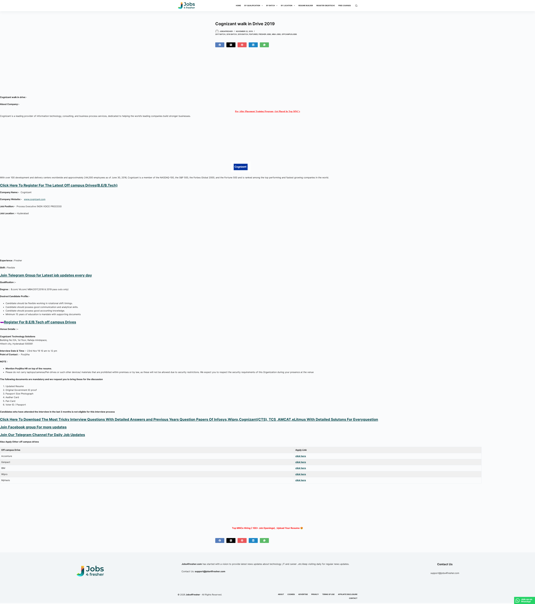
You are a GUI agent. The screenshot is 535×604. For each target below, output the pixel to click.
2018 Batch (231, 34)
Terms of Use (328, 594)
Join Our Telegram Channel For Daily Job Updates (42, 435)
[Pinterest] (242, 44)
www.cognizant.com (34, 199)
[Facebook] (219, 44)
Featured (253, 34)
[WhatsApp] (264, 44)
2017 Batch (220, 34)
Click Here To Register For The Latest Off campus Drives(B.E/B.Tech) (59, 185)
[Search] (356, 6)
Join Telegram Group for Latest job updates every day (46, 275)
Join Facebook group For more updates (33, 427)
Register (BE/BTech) (325, 5)
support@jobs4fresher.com (445, 573)
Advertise (303, 594)
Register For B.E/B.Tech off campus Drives (40, 322)
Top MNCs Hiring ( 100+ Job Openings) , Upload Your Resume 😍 (267, 528)
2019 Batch (243, 34)
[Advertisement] (267, 73)
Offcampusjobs (289, 34)
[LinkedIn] (253, 44)
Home (238, 5)
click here (300, 456)
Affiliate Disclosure (347, 594)
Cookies (291, 594)
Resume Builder (305, 5)
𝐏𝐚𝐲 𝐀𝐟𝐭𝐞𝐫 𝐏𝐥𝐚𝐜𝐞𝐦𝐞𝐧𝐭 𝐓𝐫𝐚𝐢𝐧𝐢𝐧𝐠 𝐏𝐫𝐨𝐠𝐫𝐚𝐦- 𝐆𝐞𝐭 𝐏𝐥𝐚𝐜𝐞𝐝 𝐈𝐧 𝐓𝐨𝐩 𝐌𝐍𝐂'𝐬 (267, 111)
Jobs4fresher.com (192, 564)
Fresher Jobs (265, 34)
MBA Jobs (276, 34)
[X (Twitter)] (230, 44)
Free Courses (344, 5)
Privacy (315, 594)
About (281, 594)
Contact (353, 598)
